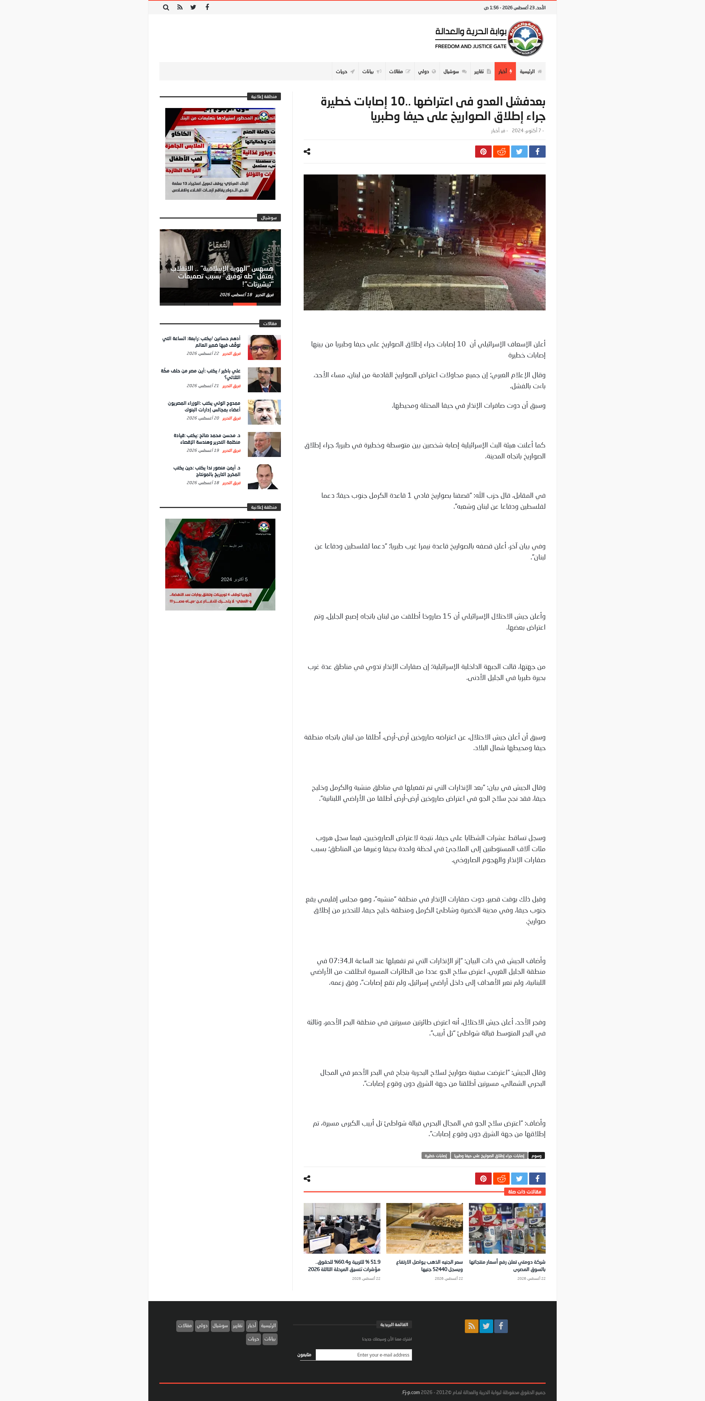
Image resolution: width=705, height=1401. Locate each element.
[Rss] (180, 7)
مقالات (185, 1325)
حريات (253, 1338)
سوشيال (220, 1325)
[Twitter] (193, 7)
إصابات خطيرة (436, 1155)
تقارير (238, 1325)
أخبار (495, 130)
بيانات (270, 1338)
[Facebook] (207, 7)
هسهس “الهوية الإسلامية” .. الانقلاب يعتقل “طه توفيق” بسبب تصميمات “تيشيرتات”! (222, 276)
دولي (202, 1325)
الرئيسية (268, 1325)
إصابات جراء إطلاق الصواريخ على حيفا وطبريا (489, 1155)
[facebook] (537, 151)
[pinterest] (483, 151)
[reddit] (501, 151)
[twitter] (519, 151)
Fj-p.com (411, 1392)
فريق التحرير (264, 294)
